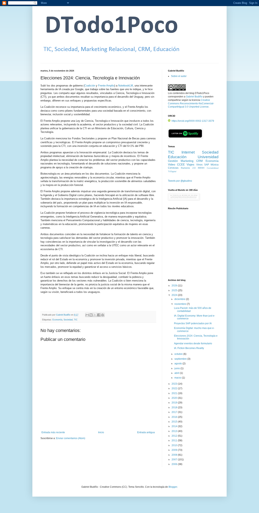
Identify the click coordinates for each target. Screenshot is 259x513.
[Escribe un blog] (91, 315)
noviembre (180, 304)
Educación (177, 157)
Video (171, 164)
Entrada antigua (146, 432)
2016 (175, 417)
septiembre (180, 358)
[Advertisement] (193, 246)
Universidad (208, 157)
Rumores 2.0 (188, 168)
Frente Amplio (106, 85)
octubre (178, 354)
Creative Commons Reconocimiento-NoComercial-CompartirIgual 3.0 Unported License (191, 103)
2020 (175, 398)
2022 (175, 388)
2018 (175, 407)
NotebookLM (125, 85)
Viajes (190, 164)
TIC (75, 319)
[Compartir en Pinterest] (103, 315)
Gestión (173, 160)
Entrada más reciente (53, 432)
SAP (206, 164)
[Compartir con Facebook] (99, 315)
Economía (57, 319)
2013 (175, 431)
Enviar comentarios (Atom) (70, 438)
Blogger (173, 486)
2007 (175, 459)
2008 (175, 454)
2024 (175, 295)
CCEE (181, 164)
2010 (175, 445)
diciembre (180, 299)
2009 (175, 450)
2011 (175, 440)
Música (215, 164)
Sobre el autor (179, 76)
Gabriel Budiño (63, 315)
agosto (178, 363)
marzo (178, 377)
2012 (175, 435)
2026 (175, 285)
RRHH (201, 168)
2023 (175, 383)
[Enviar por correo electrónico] (87, 315)
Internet (188, 152)
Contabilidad (213, 168)
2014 (175, 426)
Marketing (187, 160)
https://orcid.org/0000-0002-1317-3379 (193, 120)
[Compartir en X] (95, 315)
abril (177, 373)
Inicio (101, 432)
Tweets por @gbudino (180, 180)
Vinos (199, 164)
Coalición (89, 85)
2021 (175, 393)
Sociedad (68, 319)
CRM (199, 160)
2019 (175, 402)
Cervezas (173, 167)
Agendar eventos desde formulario (193, 343)
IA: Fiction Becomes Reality (189, 348)
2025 (175, 290)
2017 (175, 412)
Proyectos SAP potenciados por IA (193, 323)
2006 (175, 464)
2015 (175, 421)
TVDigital (172, 171)
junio (177, 368)
